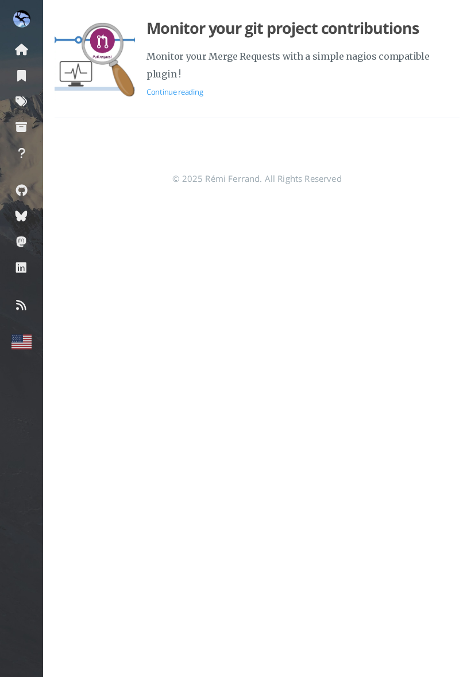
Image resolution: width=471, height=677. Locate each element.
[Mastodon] (21, 241)
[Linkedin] (21, 267)
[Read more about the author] (21, 19)
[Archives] (21, 126)
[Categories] (21, 75)
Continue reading (174, 92)
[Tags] (21, 101)
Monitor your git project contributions (282, 28)
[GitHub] (21, 190)
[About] (21, 152)
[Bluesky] (21, 215)
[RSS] (21, 304)
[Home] (21, 49)
